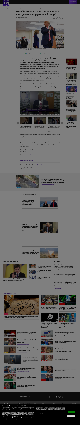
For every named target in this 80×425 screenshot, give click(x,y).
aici (18, 417)
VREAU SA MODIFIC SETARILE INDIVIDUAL (71, 416)
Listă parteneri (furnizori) (40, 414)
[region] (40, 414)
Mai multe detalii (22, 410)
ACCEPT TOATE (71, 411)
